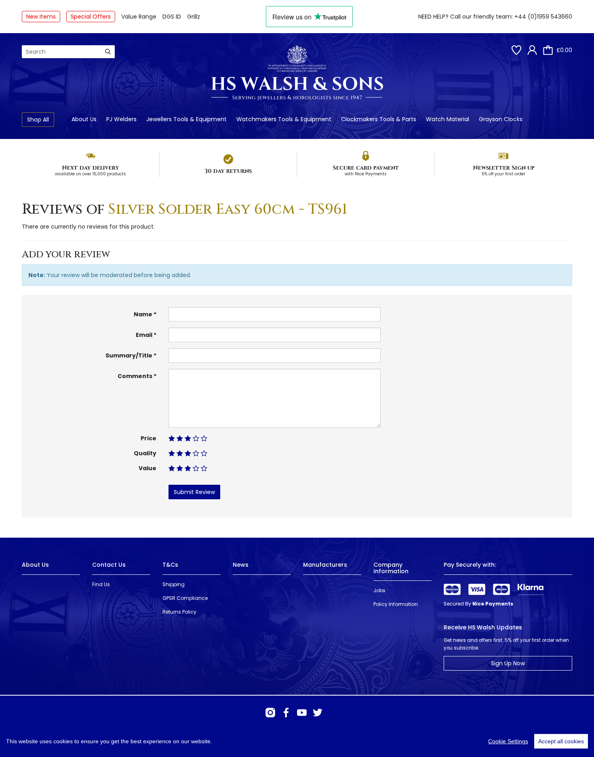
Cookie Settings (508, 741)
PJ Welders (121, 119)
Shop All (38, 120)
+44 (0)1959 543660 (543, 17)
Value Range (138, 17)
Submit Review (194, 492)
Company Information (391, 568)
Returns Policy (179, 611)
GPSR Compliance (185, 598)
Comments (135, 376)
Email (144, 335)
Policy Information (395, 604)
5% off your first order (503, 174)
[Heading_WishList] (516, 50)
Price (148, 438)
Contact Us (109, 565)
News (241, 565)
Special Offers (91, 17)
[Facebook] (286, 712)
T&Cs (170, 565)
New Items (41, 17)
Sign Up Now (508, 663)
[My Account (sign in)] (532, 50)
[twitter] (317, 712)
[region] (297, 741)
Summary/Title (128, 355)
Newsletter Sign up (504, 168)
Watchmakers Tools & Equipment (283, 119)
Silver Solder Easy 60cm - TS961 (227, 209)
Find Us (101, 584)
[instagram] (270, 712)
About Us (84, 119)
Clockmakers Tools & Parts (378, 119)
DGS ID (171, 17)
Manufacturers (325, 565)
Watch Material (447, 119)
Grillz (193, 17)
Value (147, 468)
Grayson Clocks (500, 119)
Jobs (379, 590)
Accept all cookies (561, 741)
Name (143, 314)
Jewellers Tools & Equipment (186, 119)
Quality (145, 453)
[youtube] (302, 712)
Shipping (173, 584)
